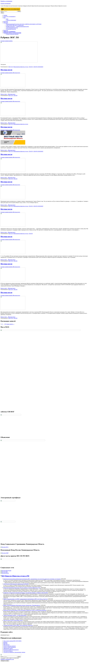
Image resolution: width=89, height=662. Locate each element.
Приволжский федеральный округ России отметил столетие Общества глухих (22, 587)
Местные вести (6, 70)
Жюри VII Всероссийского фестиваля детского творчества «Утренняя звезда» (21, 605)
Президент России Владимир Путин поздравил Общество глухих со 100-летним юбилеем (24, 610)
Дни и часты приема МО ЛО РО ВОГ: (12, 641)
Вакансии (5, 30)
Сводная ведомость (8, 651)
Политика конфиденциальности (11, 649)
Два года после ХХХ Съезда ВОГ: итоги (13, 620)
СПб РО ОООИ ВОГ (11, 20)
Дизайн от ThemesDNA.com (7, 659)
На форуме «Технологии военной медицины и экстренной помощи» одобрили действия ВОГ (25, 592)
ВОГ (4, 17)
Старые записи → (10, 324)
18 (5, 324)
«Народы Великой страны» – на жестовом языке (14, 615)
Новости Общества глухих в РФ (17, 576)
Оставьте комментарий (7, 40)
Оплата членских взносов (12, 34)
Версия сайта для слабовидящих (12, 9)
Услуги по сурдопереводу (9, 16)
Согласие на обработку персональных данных (14, 652)
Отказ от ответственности (9, 647)
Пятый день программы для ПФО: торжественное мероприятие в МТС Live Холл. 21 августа (25, 599)
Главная (5, 15)
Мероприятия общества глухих (20, 66)
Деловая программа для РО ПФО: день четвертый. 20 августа (18, 625)
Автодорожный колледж (12, 27)
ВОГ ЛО (11, 66)
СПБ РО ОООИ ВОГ (6, 3)
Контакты (5, 21)
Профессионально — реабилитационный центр (17, 26)
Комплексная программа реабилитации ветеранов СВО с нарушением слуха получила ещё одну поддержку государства (32, 578)
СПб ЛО (31, 66)
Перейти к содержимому (6, 1)
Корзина (5, 642)
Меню (2, 12)
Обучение (5, 22)
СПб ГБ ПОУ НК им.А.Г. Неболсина (15, 25)
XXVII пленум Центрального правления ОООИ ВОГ (16, 584)
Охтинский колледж (11, 29)
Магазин (5, 643)
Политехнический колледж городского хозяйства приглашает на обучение (23, 24)
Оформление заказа (8, 648)
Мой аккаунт (6, 644)
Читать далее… (8, 94)
